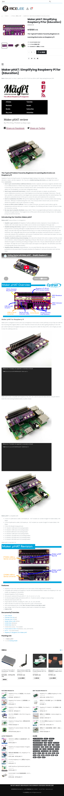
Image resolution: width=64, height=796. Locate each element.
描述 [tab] (3, 64)
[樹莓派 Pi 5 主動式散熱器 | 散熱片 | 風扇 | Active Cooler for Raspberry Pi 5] (36, 730)
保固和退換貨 (42, 785)
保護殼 (34, 753)
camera (50, 740)
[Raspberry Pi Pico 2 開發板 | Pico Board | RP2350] (4, 709)
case (45, 742)
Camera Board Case (37, 742)
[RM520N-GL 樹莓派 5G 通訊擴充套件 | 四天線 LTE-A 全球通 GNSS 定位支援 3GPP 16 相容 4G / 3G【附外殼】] (4, 741)
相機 (57, 753)
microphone (36, 747)
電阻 (56, 755)
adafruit (51, 738)
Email (37, 58)
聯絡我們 (18, 785)
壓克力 (39, 753)
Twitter (32, 58)
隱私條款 (48, 785)
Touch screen (44, 751)
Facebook (29, 58)
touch (57, 749)
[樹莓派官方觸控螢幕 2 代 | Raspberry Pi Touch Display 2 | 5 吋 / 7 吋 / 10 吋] (4, 755)
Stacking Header (13, 640)
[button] (60, 650)
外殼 (43, 753)
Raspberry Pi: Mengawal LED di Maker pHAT (16, 632)
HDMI (49, 744)
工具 (59, 669)
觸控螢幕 (47, 755)
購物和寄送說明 (24, 785)
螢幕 (39, 755)
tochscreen (51, 749)
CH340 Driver (8, 623)
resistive (35, 749)
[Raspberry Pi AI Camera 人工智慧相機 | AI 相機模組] (4, 702)
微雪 (49, 753)
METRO (57, 744)
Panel (46, 747)
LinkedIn (34, 58)
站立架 (34, 755)
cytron (42, 46)
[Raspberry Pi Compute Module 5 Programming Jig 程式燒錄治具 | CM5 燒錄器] (4, 748)
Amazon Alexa (36, 740)
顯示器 (39, 757)
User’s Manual (8, 615)
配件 (39, 44)
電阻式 (34, 757)
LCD (53, 744)
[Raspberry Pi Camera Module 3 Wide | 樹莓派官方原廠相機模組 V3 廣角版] (4, 730)
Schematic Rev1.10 (9, 619)
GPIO (45, 744)
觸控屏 (42, 755)
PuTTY (6, 630)
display (50, 742)
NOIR (42, 747)
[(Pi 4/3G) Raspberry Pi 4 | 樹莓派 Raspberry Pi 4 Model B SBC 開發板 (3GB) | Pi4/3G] (4, 761)
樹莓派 (38, 46)
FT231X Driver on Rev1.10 (11, 628)
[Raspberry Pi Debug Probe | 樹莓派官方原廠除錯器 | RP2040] (4, 723)
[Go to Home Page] (2, 16)
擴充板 (35, 44)
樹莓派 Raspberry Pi (7, 669)
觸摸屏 (52, 755)
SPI (40, 749)
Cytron (32, 44)
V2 (50, 751)
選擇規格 (5, 679)
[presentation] (3, 30)
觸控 (12, 669)
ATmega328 (44, 740)
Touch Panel (36, 751)
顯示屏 (43, 757)
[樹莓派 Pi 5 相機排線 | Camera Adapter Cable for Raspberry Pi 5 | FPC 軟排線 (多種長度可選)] (36, 716)
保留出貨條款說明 (33, 785)
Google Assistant (37, 744)
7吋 (2, 669)
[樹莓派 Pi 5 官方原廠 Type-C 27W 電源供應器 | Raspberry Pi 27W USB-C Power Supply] (36, 702)
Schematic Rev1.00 (9, 617)
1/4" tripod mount (37, 738)
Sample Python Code (10, 621)
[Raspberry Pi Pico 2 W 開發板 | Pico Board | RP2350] (4, 695)
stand (44, 749)
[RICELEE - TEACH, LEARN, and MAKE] (13, 8)
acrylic (46, 738)
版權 (52, 785)
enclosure (56, 742)
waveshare (55, 751)
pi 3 (51, 747)
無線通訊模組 (28, 669)
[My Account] (27, 9)
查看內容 (37, 678)
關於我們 (13, 785)
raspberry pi (33, 46)
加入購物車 (42, 52)
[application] (27, 382)
